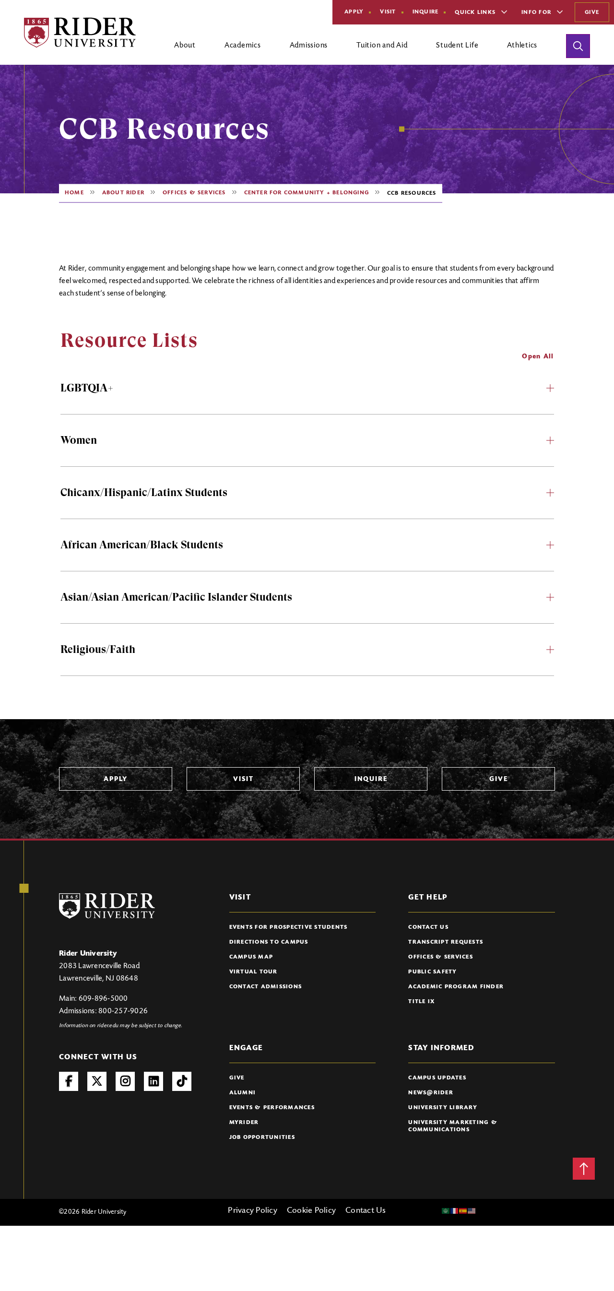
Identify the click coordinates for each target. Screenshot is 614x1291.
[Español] (463, 1211)
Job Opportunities (262, 1137)
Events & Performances (272, 1108)
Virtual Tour (253, 972)
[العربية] (446, 1211)
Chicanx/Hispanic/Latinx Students (143, 492)
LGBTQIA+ (87, 388)
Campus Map (251, 957)
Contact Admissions (265, 987)
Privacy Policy (252, 1211)
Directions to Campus (268, 942)
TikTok (181, 1081)
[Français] (454, 1211)
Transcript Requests (445, 942)
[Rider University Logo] (107, 906)
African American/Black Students (141, 545)
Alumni (242, 1093)
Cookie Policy (311, 1211)
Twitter (96, 1081)
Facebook (68, 1081)
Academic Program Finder (456, 987)
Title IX (421, 1002)
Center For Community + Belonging (306, 193)
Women (78, 440)
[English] (472, 1211)
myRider (244, 1122)
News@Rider (430, 1093)
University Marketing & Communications (452, 1126)
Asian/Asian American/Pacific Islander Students (176, 597)
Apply (354, 12)
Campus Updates (437, 1078)
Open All (538, 357)
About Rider (123, 193)
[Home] (80, 32)
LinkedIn (153, 1081)
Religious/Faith (97, 649)
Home (74, 193)
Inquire (426, 12)
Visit (388, 12)
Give (592, 12)
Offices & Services (194, 193)
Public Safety (432, 972)
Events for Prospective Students (288, 927)
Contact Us (428, 927)
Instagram (125, 1081)
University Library (442, 1108)
